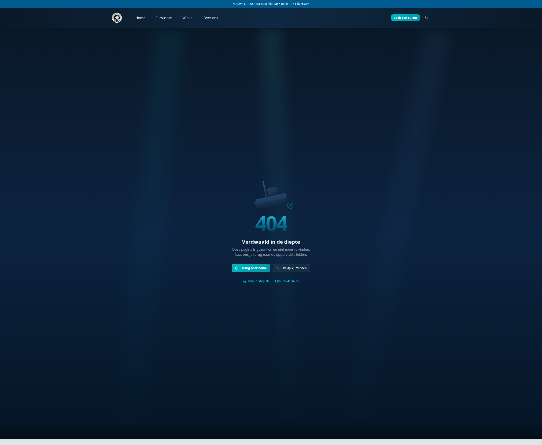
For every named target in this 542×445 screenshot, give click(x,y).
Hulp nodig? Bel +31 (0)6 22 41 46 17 (273, 281)
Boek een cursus (406, 18)
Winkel (188, 17)
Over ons (210, 17)
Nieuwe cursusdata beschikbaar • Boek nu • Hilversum (271, 4)
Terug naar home (254, 268)
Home (140, 17)
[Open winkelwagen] (426, 18)
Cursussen (163, 17)
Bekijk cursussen (295, 268)
